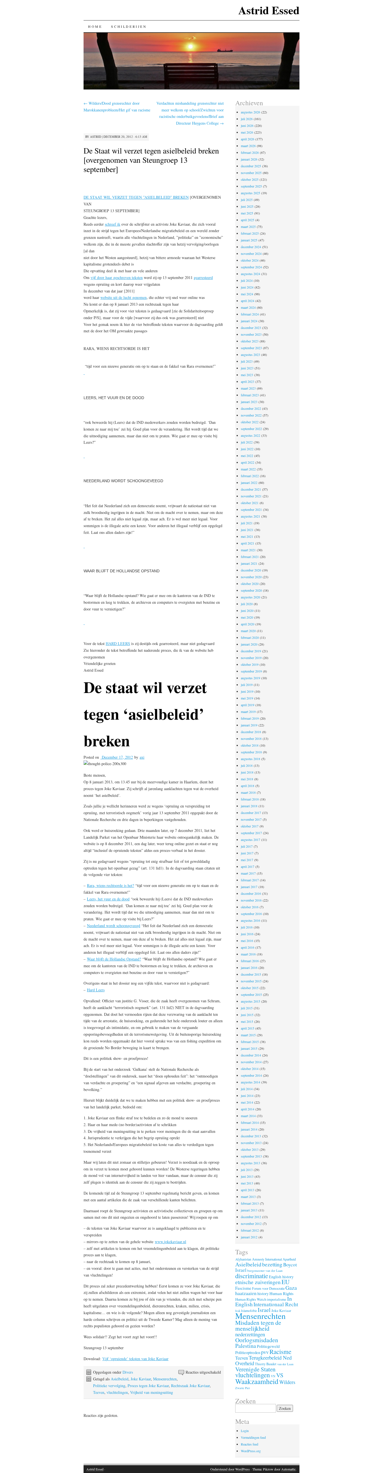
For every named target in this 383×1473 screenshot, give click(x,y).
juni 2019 (247, 691)
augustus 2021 (250, 516)
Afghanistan (243, 1259)
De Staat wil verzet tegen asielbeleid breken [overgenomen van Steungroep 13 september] (151, 159)
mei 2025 (247, 213)
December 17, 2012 (116, 757)
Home (95, 26)
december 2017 (251, 812)
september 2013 (251, 1156)
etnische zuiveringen (258, 1282)
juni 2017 (247, 853)
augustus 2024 (250, 273)
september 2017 (251, 833)
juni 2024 (247, 287)
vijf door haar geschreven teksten (117, 277)
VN (273, 1376)
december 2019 (251, 651)
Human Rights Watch (250, 1299)
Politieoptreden (247, 1352)
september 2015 (251, 994)
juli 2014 (247, 1089)
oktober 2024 (250, 260)
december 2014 (251, 1055)
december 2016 (251, 893)
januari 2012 (249, 1237)
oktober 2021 (250, 502)
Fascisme (243, 1288)
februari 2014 (250, 1122)
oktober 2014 (250, 1068)
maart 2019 (248, 711)
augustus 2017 (250, 839)
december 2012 (251, 1216)
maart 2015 (248, 1035)
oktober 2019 (250, 664)
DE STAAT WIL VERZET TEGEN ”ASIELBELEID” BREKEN (136, 197)
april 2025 (247, 220)
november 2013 (251, 1142)
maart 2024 (248, 307)
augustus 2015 (250, 1001)
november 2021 (251, 496)
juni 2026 (247, 125)
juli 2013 (247, 1169)
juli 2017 (247, 846)
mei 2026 (247, 132)
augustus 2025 (250, 193)
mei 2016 (247, 940)
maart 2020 (248, 630)
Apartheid (289, 1259)
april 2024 (247, 300)
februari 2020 (250, 637)
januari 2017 (249, 886)
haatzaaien (246, 1293)
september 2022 (251, 428)
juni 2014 (247, 1095)
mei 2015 (247, 1021)
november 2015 (251, 981)
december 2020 (251, 570)
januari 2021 (249, 563)
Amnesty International (267, 1259)
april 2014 (247, 1109)
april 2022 (247, 462)
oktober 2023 (250, 341)
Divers (128, 1372)
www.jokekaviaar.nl (170, 1241)
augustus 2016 (250, 920)
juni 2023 (247, 368)
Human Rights (281, 1293)
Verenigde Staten (255, 1369)
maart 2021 (248, 550)
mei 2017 (247, 859)
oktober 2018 (250, 745)
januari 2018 (249, 806)
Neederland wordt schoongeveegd (113, 925)
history (263, 1293)
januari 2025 (249, 240)
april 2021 (247, 543)
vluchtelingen (117, 1392)
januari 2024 (249, 321)
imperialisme (276, 1299)
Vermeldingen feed (253, 1437)
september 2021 (251, 509)
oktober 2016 (250, 907)
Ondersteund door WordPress (230, 1469)
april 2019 (247, 705)
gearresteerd (203, 277)
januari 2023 (249, 401)
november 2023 (251, 334)
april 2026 (247, 139)
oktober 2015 (250, 987)
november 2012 (251, 1223)
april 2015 (247, 1028)
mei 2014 (247, 1102)
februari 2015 (250, 1041)
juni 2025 (247, 206)
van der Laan (285, 1364)
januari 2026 (249, 159)
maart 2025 (248, 226)
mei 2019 (247, 698)
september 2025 (251, 186)
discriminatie (251, 1275)
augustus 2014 (250, 1082)
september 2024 (251, 267)
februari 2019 (250, 718)
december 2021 (251, 489)
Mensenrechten (165, 1378)
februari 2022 (250, 476)
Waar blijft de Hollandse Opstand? (114, 959)
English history (281, 1276)
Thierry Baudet (265, 1364)
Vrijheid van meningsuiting (151, 1392)
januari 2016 (249, 967)
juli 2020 (247, 603)
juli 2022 (247, 442)
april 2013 (247, 1190)
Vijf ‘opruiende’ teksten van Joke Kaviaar (135, 1358)
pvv (265, 1351)
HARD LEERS (118, 643)
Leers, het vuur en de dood (108, 899)
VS (279, 1375)
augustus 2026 (250, 112)
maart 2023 (248, 388)
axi (142, 757)
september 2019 (251, 671)
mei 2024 (247, 294)
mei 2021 (247, 536)
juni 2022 (247, 449)
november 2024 (251, 253)
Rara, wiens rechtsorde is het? (110, 885)
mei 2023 (247, 374)
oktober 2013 (250, 1149)
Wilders (287, 1381)
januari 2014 (249, 1129)
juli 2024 (247, 280)
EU (286, 1282)
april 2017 (247, 866)
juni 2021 (247, 529)
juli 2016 (247, 927)
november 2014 (251, 1062)
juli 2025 (247, 199)
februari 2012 (250, 1230)
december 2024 (251, 246)
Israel (264, 1310)
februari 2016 (250, 961)
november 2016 (251, 900)
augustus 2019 (250, 678)
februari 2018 (250, 799)
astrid (95, 136)
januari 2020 (249, 644)
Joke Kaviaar (141, 1378)
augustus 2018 (250, 758)
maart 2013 (248, 1196)
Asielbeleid (119, 1378)
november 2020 (251, 577)
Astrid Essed (268, 10)
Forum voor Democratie (268, 1288)
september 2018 (251, 752)
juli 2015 (247, 1008)
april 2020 (247, 624)
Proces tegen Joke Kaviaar (148, 1385)
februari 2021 (250, 556)
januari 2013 (249, 1210)
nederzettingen (250, 1334)
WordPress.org (251, 1451)
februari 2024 (250, 314)
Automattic (288, 1469)
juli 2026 (247, 118)
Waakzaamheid (256, 1381)
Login (245, 1430)
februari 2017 (250, 880)
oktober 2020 (250, 583)
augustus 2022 (250, 435)
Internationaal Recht (275, 1304)
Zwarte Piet (242, 1388)
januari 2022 (249, 482)
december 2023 (251, 327)
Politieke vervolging (109, 1385)
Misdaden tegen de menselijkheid (258, 1325)
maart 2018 (248, 792)
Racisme (280, 1351)
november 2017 (251, 819)
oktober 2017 (250, 826)
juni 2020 (247, 610)
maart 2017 (248, 873)
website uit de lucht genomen (123, 297)
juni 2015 (247, 1014)
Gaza (291, 1287)
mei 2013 (247, 1183)
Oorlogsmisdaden (256, 1340)
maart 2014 (248, 1115)
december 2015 (251, 974)
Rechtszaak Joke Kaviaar (190, 1385)
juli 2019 (247, 684)
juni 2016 (247, 934)
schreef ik (112, 224)
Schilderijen (129, 26)
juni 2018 (247, 772)
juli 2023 (247, 361)
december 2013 (251, 1136)
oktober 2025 (250, 179)
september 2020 (251, 590)
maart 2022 (248, 469)
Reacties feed (249, 1444)
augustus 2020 (250, 597)
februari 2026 (250, 152)
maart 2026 (248, 145)
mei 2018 (247, 779)
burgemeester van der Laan (265, 1270)
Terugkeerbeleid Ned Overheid (263, 1360)
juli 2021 (247, 523)
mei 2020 (247, 617)
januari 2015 (249, 1048)
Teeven (98, 1392)
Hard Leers (96, 989)
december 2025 (251, 166)
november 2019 (251, 657)
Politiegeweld (268, 1346)
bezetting (272, 1264)
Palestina (245, 1346)
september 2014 (251, 1075)
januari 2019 (249, 725)
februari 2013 (250, 1203)
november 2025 (251, 172)
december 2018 (251, 731)
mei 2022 (247, 455)
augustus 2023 (250, 354)
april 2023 (247, 381)
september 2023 (251, 348)
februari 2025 (250, 233)
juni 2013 (247, 1176)
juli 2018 (247, 765)
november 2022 (251, 415)
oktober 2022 (250, 422)
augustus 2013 (250, 1163)
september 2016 (251, 913)
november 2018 (251, 738)
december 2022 (251, 408)
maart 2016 (248, 954)
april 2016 (247, 947)
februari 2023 (250, 395)
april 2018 (247, 785)
